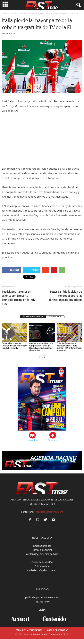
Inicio (4, 14)
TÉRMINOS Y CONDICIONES (29, 630)
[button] (78, 5)
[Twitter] (46, 520)
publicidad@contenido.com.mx (42, 597)
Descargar (52, 440)
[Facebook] (31, 520)
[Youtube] (53, 520)
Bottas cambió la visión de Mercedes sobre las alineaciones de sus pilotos (65, 296)
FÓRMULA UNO (16, 14)
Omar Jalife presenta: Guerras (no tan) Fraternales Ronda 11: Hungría (14, 346)
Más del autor (55, 317)
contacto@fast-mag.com (49, 512)
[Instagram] (38, 520)
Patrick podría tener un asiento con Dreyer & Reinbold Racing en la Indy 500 (18, 298)
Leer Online (32, 440)
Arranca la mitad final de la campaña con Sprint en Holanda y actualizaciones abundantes (41, 347)
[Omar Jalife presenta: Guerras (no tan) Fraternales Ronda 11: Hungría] (14, 332)
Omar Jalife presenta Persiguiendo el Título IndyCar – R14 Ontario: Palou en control (69, 347)
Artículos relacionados (33, 317)
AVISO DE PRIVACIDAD (57, 630)
